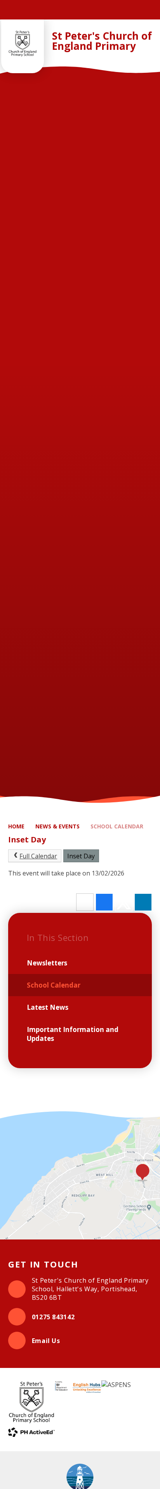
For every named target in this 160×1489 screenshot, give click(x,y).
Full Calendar (38, 856)
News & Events (57, 826)
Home (16, 826)
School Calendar (116, 826)
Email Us (46, 1340)
